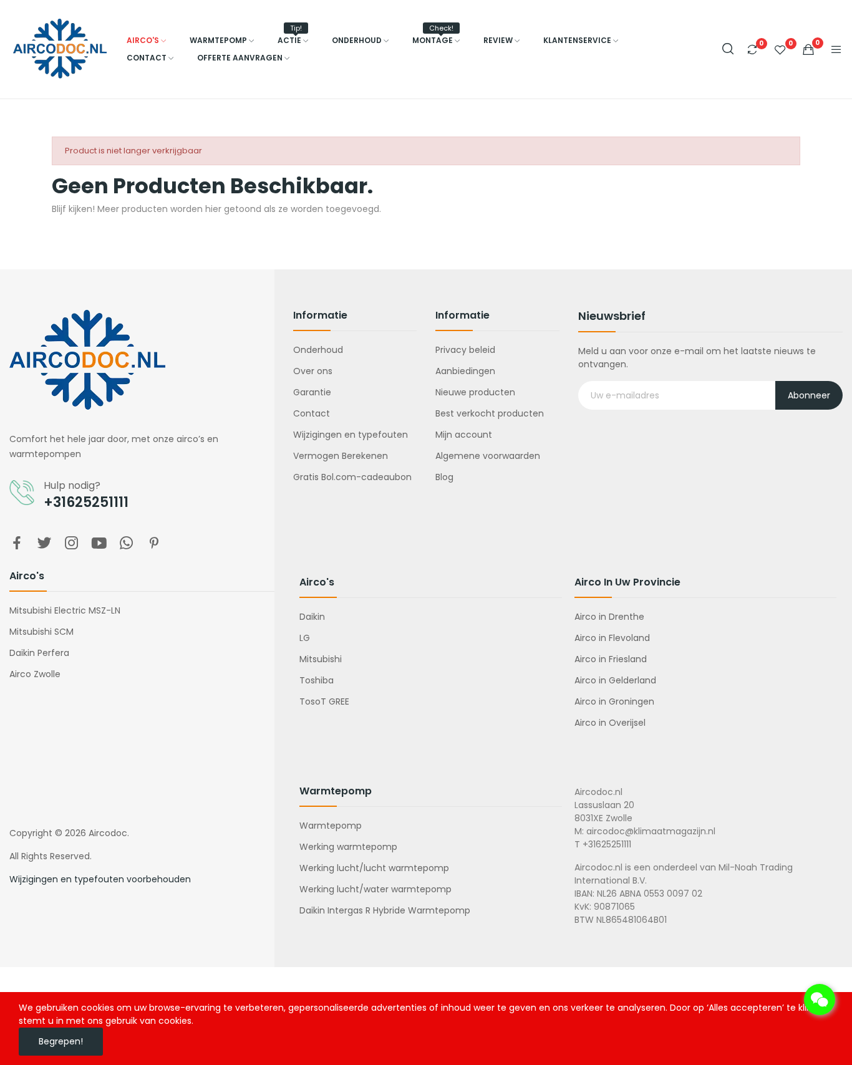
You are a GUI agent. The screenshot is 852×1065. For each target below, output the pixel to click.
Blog (444, 477)
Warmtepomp (330, 825)
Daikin (312, 616)
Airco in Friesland (610, 659)
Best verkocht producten (489, 413)
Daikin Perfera (39, 653)
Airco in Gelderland (615, 680)
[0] (752, 49)
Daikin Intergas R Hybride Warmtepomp (384, 910)
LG (304, 638)
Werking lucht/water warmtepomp (375, 889)
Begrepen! (61, 1041)
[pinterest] (154, 544)
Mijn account (463, 434)
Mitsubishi (320, 659)
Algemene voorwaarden (487, 456)
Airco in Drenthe (609, 616)
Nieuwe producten (475, 392)
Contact (311, 413)
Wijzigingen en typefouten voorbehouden (100, 879)
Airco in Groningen (614, 701)
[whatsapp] (126, 544)
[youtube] (99, 544)
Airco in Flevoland (612, 638)
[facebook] (16, 544)
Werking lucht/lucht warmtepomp (374, 868)
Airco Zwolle (35, 674)
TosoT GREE (324, 701)
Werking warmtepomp (348, 847)
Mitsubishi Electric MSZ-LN (64, 610)
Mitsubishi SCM (41, 631)
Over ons (312, 371)
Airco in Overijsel (610, 722)
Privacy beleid (465, 350)
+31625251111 (86, 502)
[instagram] (71, 544)
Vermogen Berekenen (340, 456)
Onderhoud (318, 350)
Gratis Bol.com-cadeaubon (352, 477)
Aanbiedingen (465, 371)
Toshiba (316, 680)
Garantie (312, 392)
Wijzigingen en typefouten (350, 434)
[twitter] (44, 544)
